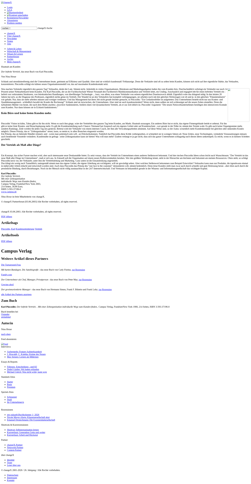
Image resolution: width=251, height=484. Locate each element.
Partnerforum (13, 56)
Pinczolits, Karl (8, 229)
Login (9, 7)
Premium (11, 387)
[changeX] (6, 2)
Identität (10, 460)
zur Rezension (78, 270)
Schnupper (12, 397)
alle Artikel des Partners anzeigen (16, 294)
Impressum (12, 477)
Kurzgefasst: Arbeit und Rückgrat (22, 435)
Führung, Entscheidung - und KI (22, 367)
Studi (9, 399)
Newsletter (12, 38)
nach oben (6, 334)
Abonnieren (12, 20)
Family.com (6, 274)
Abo (9, 44)
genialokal (6, 317)
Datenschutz (12, 475)
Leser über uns (13, 465)
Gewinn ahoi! (7, 284)
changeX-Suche (45, 28)
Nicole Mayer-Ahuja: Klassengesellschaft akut (28, 417)
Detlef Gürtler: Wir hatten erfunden (23, 369)
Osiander (5, 314)
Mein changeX (14, 62)
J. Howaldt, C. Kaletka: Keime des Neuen (26, 354)
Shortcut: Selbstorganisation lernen (23, 430)
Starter (10, 382)
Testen (10, 41)
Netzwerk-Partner (15, 447)
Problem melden (14, 23)
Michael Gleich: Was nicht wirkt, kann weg (27, 372)
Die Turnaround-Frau (11, 265)
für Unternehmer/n (15, 402)
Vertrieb (38, 229)
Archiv (10, 59)
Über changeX (13, 36)
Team (9, 462)
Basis (9, 384)
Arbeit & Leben (14, 48)
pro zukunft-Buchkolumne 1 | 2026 (23, 414)
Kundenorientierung (25, 229)
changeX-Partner (15, 445)
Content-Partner (14, 450)
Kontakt (10, 480)
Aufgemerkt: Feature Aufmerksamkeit (24, 351)
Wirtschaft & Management (19, 51)
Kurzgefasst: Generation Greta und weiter (26, 432)
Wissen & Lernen (15, 54)
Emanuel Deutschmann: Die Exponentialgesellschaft (31, 420)
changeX (11, 33)
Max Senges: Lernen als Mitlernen (22, 357)
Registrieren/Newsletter (17, 18)
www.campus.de (9, 192)
